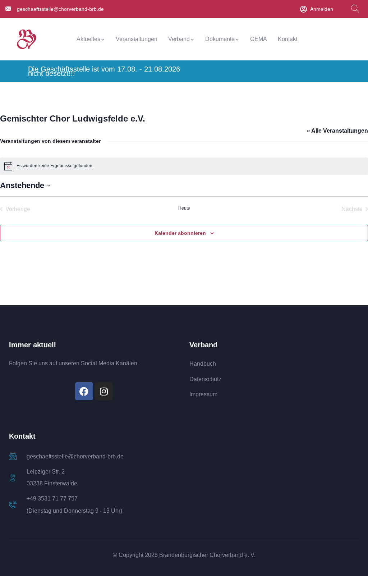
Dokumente (220, 39)
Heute (184, 208)
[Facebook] (84, 391)
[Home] (26, 39)
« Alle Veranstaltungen (337, 131)
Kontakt (287, 39)
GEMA (258, 39)
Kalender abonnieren (180, 233)
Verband (179, 39)
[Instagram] (104, 391)
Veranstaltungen (136, 39)
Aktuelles (88, 39)
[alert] (184, 166)
